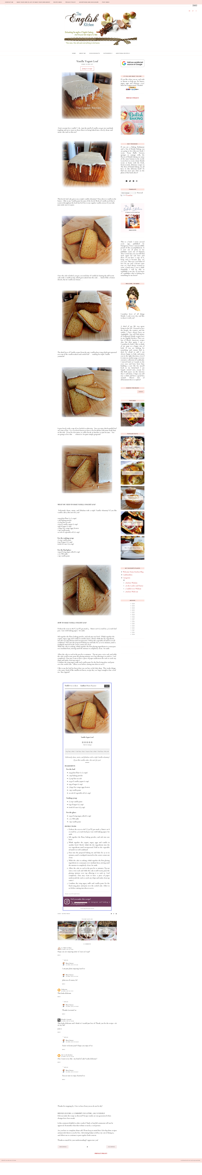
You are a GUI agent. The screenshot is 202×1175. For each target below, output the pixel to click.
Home (74, 53)
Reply (59, 955)
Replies (66, 960)
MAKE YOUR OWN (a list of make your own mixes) (33, 2)
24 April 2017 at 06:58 (72, 1006)
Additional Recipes (122, 53)
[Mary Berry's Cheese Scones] (132, 559)
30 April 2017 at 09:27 (72, 1072)
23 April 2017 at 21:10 (67, 991)
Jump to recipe (87, 69)
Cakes (59, 913)
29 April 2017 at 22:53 (67, 1056)
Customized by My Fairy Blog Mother (190, 1160)
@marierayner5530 (80, 902)
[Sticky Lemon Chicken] (132, 484)
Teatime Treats (66, 913)
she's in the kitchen (67, 1055)
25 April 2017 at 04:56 (67, 1021)
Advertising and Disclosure (89, 2)
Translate (129, 195)
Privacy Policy (70, 2)
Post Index (105, 2)
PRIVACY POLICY (132, 98)
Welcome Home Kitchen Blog (133, 572)
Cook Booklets (94, 53)
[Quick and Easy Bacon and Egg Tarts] (132, 534)
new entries (63, 1146)
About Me (82, 53)
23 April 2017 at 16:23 (72, 964)
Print (107, 686)
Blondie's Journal (66, 1019)
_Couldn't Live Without (133, 589)
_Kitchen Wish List (131, 592)
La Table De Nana (66, 948)
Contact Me (9, 2)
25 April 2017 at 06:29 (72, 1042)
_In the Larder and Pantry (134, 586)
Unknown (64, 989)
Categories (107, 53)
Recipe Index (58, 2)
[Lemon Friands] (132, 509)
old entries (111, 1146)
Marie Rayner (70, 963)
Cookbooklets (127, 575)
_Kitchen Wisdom (131, 583)
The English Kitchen (10, 1160)
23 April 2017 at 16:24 (72, 976)
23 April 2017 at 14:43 (67, 949)
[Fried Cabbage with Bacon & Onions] (132, 459)
